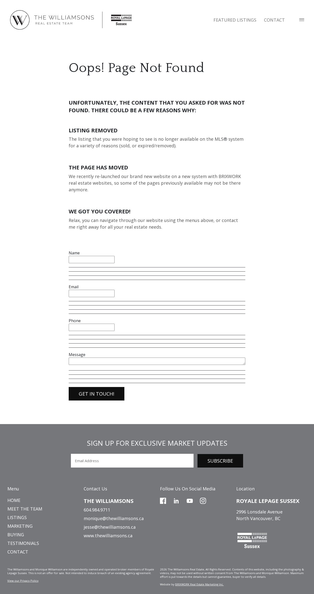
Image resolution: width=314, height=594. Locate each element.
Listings (17, 517)
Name (74, 253)
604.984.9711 (97, 510)
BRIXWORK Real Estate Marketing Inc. (199, 584)
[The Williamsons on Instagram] (203, 500)
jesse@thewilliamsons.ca (110, 527)
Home (13, 500)
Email (73, 287)
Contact (274, 20)
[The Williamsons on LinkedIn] (176, 500)
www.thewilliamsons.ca (108, 536)
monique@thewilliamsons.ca (114, 518)
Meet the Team (24, 509)
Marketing (20, 526)
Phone (75, 320)
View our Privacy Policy (23, 580)
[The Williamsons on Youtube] (190, 500)
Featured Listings (234, 20)
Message (77, 354)
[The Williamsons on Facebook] (163, 500)
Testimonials (23, 543)
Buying (15, 535)
